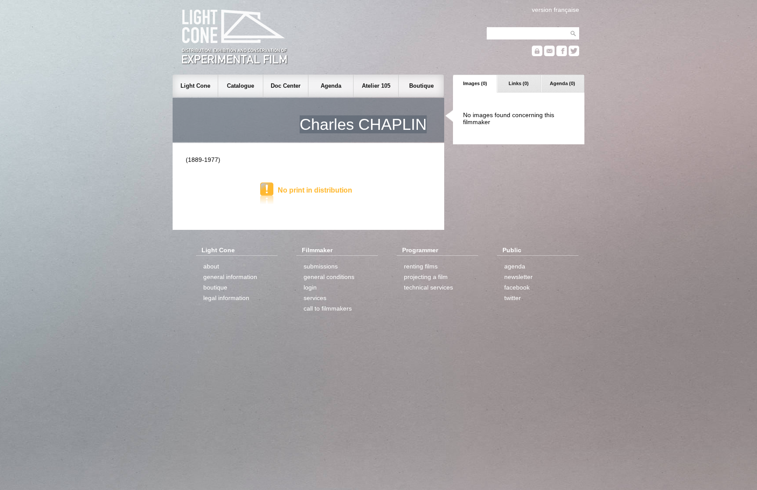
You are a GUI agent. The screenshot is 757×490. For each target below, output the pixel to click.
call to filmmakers (328, 308)
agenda (514, 266)
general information (230, 276)
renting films (421, 266)
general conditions (329, 276)
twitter (512, 297)
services (315, 297)
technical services (428, 287)
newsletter (518, 276)
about (211, 266)
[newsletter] (549, 54)
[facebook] (561, 54)
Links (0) (519, 83)
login (310, 287)
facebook (517, 287)
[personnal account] (537, 54)
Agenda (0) (562, 83)
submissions (321, 266)
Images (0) (475, 83)
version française (555, 9)
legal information (226, 297)
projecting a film (426, 276)
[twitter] (574, 54)
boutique (215, 287)
